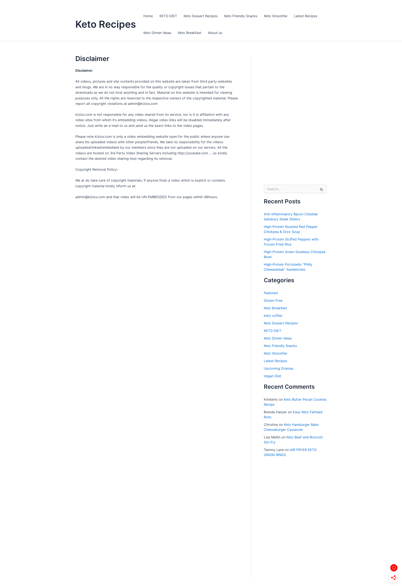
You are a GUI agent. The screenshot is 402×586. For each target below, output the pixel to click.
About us (215, 33)
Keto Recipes (105, 24)
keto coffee (273, 315)
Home (148, 16)
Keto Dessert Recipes (201, 16)
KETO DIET (168, 16)
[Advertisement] (295, 118)
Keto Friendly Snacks (240, 16)
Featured (271, 293)
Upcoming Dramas (278, 368)
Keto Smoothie (275, 16)
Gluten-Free (273, 300)
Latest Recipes (305, 16)
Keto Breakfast (189, 33)
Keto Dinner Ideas (157, 33)
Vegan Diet (272, 376)
